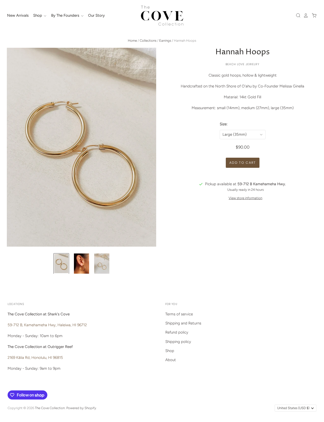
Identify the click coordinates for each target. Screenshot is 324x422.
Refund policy (176, 332)
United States (293, 408)
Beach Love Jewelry (242, 64)
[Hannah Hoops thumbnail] (61, 263)
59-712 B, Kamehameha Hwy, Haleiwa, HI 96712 (47, 325)
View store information (245, 198)
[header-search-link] (297, 15)
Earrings (165, 40)
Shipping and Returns (183, 323)
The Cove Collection (50, 408)
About (170, 360)
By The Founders (65, 15)
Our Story (96, 15)
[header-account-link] (304, 15)
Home (132, 40)
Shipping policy (178, 341)
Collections (148, 40)
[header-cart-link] (312, 15)
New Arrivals (18, 15)
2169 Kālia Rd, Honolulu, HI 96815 (35, 357)
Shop (38, 15)
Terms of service (179, 314)
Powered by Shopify (81, 408)
